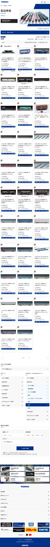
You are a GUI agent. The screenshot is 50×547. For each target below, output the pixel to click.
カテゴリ (5, 439)
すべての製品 (7, 369)
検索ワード (5, 432)
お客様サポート (4, 515)
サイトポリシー (21, 539)
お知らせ (3, 511)
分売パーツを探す (6, 405)
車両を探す (4, 382)
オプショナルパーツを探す (8, 401)
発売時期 (28, 432)
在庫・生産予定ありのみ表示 (31, 42)
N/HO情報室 (4, 507)
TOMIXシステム (4, 503)
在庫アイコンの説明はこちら (43, 37)
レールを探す (5, 390)
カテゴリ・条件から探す (7, 32)
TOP (1, 5)
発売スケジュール (5, 495)
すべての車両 (31, 385)
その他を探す (5, 397)
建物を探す (4, 393)
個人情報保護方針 (28, 539)
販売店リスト (3, 518)
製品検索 (5, 5)
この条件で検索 (25, 448)
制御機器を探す (5, 386)
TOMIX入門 (3, 499)
